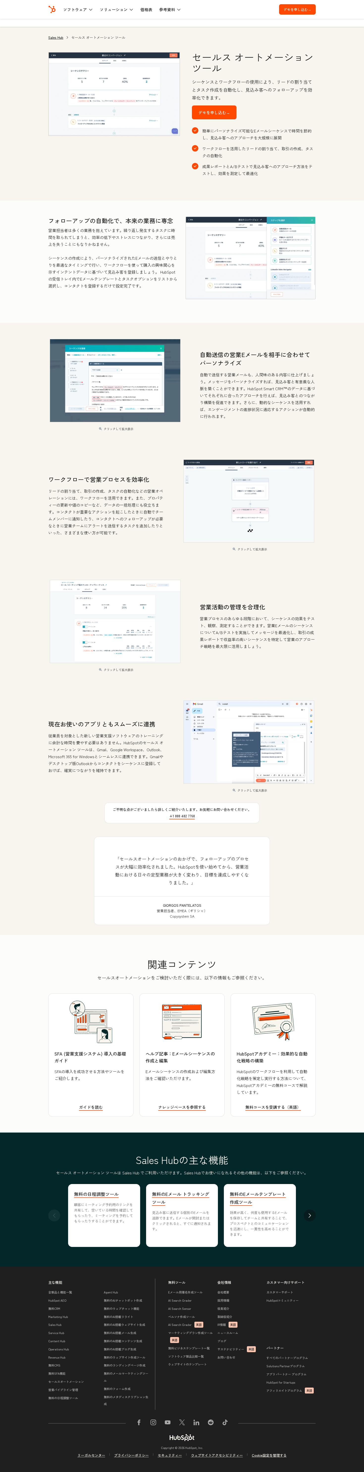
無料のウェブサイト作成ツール (124, 1357)
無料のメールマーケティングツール (126, 1377)
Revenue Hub (56, 1357)
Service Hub (56, 1333)
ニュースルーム (227, 1333)
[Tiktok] (225, 1423)
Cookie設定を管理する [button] (269, 1455)
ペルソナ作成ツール (181, 1317)
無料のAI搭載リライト (118, 1317)
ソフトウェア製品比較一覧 (186, 1356)
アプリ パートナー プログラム (286, 1374)
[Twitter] (182, 1423)
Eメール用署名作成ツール (185, 1292)
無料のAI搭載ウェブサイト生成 (124, 1324)
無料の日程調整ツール (96, 1194)
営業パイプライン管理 (63, 1390)
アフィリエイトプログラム (289, 1390)
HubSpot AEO (57, 1300)
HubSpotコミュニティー (282, 1300)
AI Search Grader (180, 1300)
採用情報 (223, 1300)
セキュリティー (170, 1455)
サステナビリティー (235, 1349)
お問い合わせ (226, 1357)
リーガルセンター (91, 1455)
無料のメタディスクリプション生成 (126, 1400)
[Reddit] (211, 1423)
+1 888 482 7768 (182, 815)
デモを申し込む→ (300, 9)
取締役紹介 (224, 1317)
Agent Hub (111, 1292)
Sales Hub (55, 37)
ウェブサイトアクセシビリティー (217, 1455)
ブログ (221, 1341)
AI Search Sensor (179, 1308)
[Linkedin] (196, 1423)
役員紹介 (223, 1308)
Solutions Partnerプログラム (285, 1366)
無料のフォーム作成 (117, 1389)
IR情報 (226, 1324)
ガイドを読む (91, 1107)
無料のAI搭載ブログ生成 (120, 1349)
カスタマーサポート (279, 1292)
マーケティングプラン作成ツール (190, 1336)
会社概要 (223, 1292)
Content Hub (56, 1341)
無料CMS (54, 1365)
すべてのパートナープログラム (287, 1358)
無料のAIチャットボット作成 (123, 1300)
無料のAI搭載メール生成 (120, 1333)
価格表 (146, 9)
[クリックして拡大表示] (250, 258)
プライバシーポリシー (131, 1455)
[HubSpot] (52, 9)
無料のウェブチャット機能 (121, 1308)
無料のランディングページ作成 (124, 1365)
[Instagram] (153, 1423)
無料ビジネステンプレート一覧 (189, 1348)
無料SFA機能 (57, 1373)
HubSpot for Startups (280, 1382)
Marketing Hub (58, 1317)
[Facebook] (139, 1423)
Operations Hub (58, 1349)
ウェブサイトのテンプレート (187, 1364)
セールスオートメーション (66, 1381)
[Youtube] (167, 1423)
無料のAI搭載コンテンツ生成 (123, 1341)
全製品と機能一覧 (60, 1292)
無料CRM (54, 1308)
